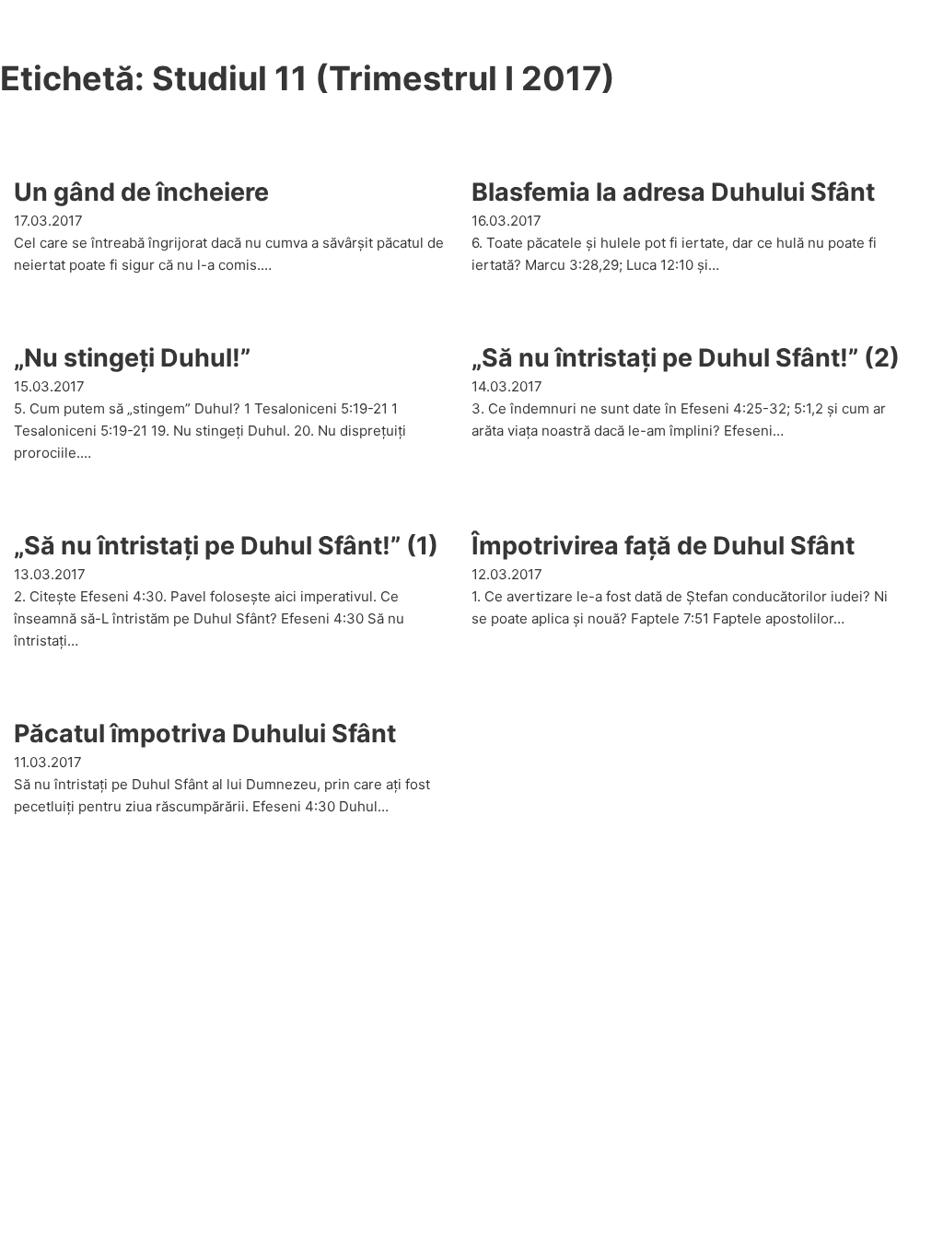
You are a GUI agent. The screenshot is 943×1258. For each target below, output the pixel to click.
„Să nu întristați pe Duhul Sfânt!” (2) (686, 358)
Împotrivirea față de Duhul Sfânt (663, 545)
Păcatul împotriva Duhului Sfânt (205, 733)
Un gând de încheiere (141, 192)
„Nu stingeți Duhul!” (132, 358)
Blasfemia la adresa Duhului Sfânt (673, 192)
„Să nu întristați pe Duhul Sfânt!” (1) (226, 545)
